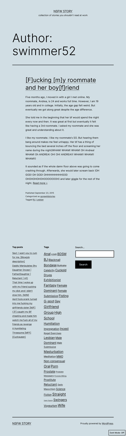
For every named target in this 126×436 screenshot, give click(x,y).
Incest (64, 328)
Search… (80, 247)
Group (49, 312)
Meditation (50, 356)
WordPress (107, 423)
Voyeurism (50, 405)
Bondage (50, 265)
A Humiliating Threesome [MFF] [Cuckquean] (21, 332)
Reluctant (50, 384)
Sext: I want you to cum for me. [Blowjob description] (24, 257)
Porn (54, 366)
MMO (59, 356)
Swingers (60, 400)
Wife (61, 405)
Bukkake (61, 265)
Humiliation (52, 323)
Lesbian (40, 199)
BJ (34, 199)
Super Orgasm (48, 400)
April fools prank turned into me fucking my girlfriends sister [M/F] (24, 303)
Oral (47, 366)
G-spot (49, 301)
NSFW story (63, 11)
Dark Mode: (115, 432)
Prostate (49, 371)
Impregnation (51, 328)
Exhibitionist (52, 280)
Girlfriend (51, 307)
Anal (47, 254)
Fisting (64, 296)
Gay (57, 301)
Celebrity (49, 270)
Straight (59, 394)
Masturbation (53, 351)
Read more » (40, 183)
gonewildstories (47, 196)
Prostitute (50, 379)
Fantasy (50, 285)
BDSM (61, 254)
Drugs (48, 275)
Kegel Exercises (52, 333)
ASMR (54, 254)
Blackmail (54, 259)
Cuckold (60, 270)
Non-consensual (54, 361)
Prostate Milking (60, 376)
